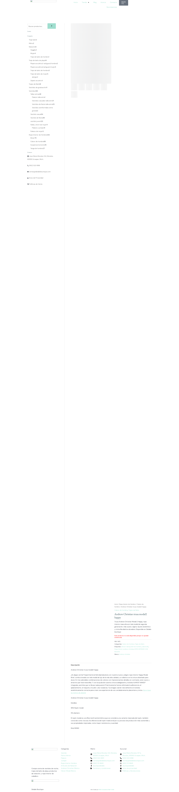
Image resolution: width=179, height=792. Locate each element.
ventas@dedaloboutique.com (40, 172)
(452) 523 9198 (34, 165)
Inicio (76, 2)
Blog (94, 2)
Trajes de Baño (133, 610)
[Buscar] (52, 26)
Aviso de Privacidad (35, 178)
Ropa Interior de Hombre (127, 604)
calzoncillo (145, 647)
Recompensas (112, 7)
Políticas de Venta (35, 184)
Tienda (84, 2)
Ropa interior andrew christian (124, 649)
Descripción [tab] (75, 665)
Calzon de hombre (121, 610)
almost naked (125, 647)
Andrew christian (124, 654)
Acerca (103, 2)
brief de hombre (136, 647)
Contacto (113, 2)
